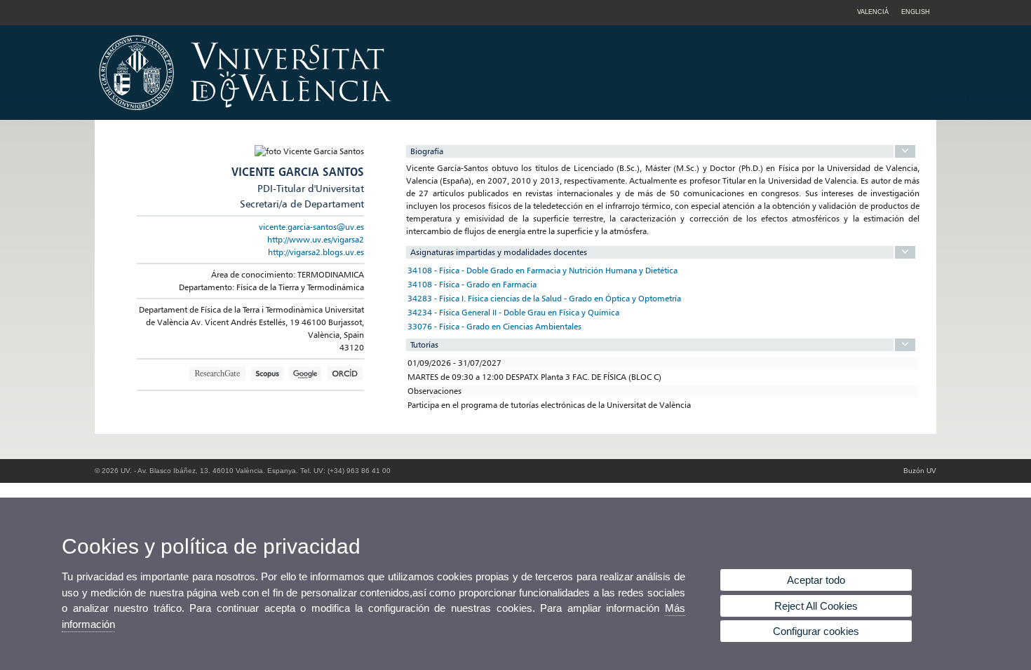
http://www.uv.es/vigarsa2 (315, 239)
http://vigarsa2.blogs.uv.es (316, 252)
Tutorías (424, 344)
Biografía (426, 151)
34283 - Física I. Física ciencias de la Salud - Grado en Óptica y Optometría (544, 298)
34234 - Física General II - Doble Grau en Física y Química (513, 312)
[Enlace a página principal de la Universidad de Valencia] (365, 115)
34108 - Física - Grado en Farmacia (472, 284)
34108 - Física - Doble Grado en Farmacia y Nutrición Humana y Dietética (542, 270)
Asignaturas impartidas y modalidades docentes (498, 252)
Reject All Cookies (816, 606)
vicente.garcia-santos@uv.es (311, 226)
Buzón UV (919, 470)
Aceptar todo (816, 580)
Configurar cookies (816, 631)
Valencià (873, 11)
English (915, 11)
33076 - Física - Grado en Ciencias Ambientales (494, 326)
